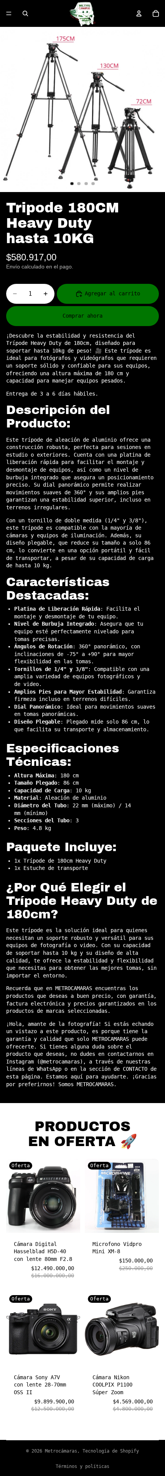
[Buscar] (25, 13)
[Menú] (9, 13)
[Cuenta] (138, 13)
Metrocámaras (61, 1451)
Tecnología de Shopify (110, 1451)
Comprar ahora (82, 316)
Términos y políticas (82, 1466)
